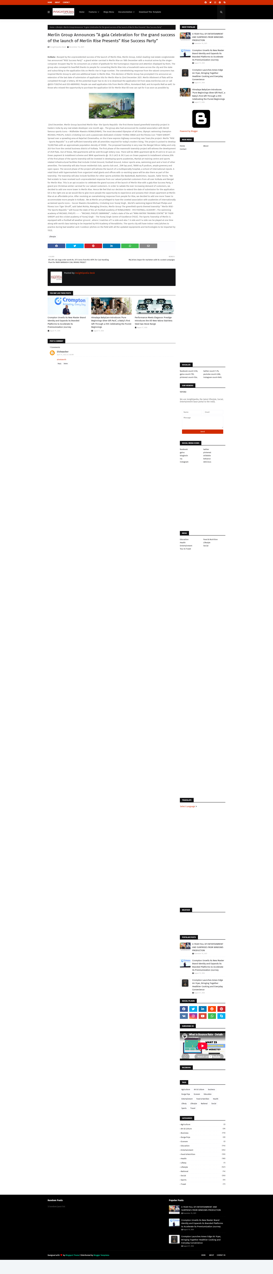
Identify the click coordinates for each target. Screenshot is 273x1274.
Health (183, 542)
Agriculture (185, 1090)
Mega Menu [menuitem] (109, 12)
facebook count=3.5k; (189, 371)
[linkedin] (203, 1009)
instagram (184, 462)
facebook (184, 449)
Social (205, 546)
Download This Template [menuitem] (150, 12)
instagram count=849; (212, 377)
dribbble (207, 456)
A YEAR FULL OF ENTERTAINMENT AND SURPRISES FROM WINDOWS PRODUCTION (207, 37)
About (57, 2)
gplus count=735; (187, 374)
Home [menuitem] (81, 12)
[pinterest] (220, 2)
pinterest (207, 452)
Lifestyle (59, 27)
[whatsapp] (212, 1016)
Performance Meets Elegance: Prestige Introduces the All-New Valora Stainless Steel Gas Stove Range (153, 320)
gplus (182, 452)
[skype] (224, 2)
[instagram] (215, 2)
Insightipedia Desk (58, 47)
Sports (184, 1108)
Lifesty (184, 1104)
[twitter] (210, 2)
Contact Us (221, 1255)
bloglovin (184, 456)
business (211, 1090)
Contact (66, 2)
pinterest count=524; (188, 377)
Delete (66, 364)
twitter (206, 449)
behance (207, 459)
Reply (59, 364)
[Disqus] (111, 530)
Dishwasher (63, 351)
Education (184, 539)
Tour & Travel (185, 549)
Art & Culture (199, 1090)
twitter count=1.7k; (211, 371)
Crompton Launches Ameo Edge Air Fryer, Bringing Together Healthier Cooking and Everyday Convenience (207, 75)
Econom (197, 1094)
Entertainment (186, 546)
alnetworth (61, 359)
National (204, 1104)
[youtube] (203, 1016)
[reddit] (212, 1009)
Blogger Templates (101, 1255)
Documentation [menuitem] (125, 12)
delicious (207, 462)
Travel (192, 1108)
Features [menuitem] (93, 12)
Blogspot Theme (72, 1255)
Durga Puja (185, 1094)
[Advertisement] (112, 434)
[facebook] (205, 2)
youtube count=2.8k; (212, 374)
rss (181, 459)
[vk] (184, 1016)
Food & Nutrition (210, 539)
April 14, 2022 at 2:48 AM (65, 355)
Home (50, 2)
